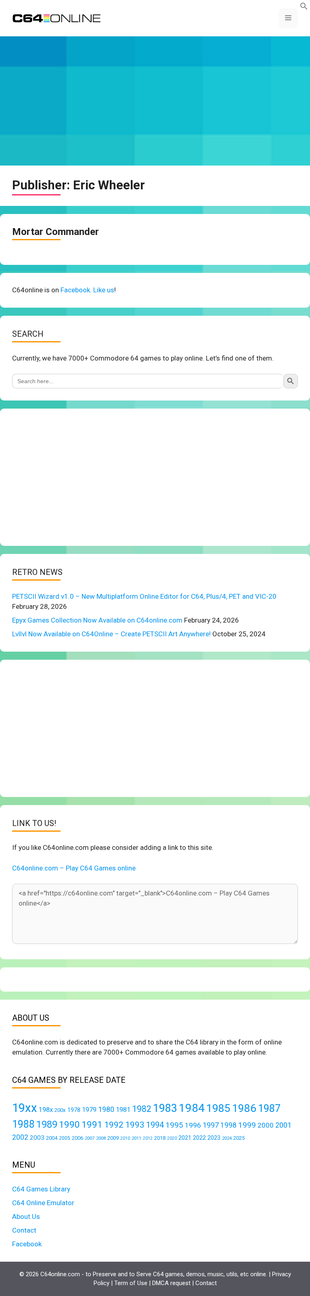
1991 (92, 1124)
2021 (184, 1137)
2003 (37, 1137)
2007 (89, 1138)
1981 (123, 1110)
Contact (24, 1230)
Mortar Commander (55, 231)
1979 (89, 1110)
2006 (77, 1138)
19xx (24, 1108)
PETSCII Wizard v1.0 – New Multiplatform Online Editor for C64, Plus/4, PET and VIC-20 (144, 596)
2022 (199, 1137)
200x (60, 1110)
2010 (125, 1138)
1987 (269, 1108)
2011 (136, 1138)
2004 (51, 1138)
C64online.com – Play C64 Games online (74, 868)
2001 (283, 1125)
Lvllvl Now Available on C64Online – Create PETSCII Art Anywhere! (111, 634)
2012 (148, 1138)
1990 (69, 1124)
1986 (244, 1108)
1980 (106, 1109)
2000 (266, 1125)
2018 (159, 1138)
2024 (227, 1138)
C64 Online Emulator (43, 1203)
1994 (155, 1125)
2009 (113, 1138)
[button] (304, 8)
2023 (213, 1138)
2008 (101, 1138)
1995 (174, 1125)
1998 (228, 1125)
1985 (218, 1108)
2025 (239, 1138)
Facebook (27, 1244)
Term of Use (130, 1283)
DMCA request (171, 1283)
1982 (141, 1109)
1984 (192, 1108)
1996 (193, 1125)
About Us (26, 1216)
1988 (23, 1124)
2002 (20, 1137)
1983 (165, 1108)
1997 (211, 1125)
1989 (46, 1124)
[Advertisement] (155, 100)
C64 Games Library (41, 1189)
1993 (135, 1125)
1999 (247, 1125)
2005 (64, 1138)
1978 (73, 1110)
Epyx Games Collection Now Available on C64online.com (97, 620)
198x (46, 1110)
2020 (172, 1138)
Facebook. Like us (87, 290)
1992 (114, 1125)
